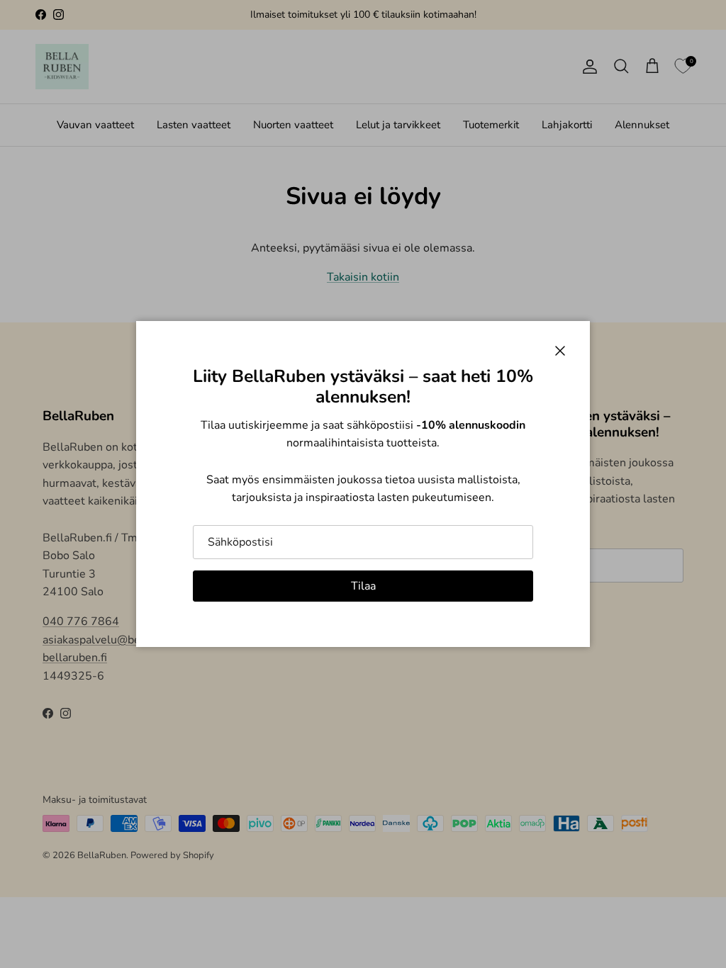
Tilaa (363, 586)
